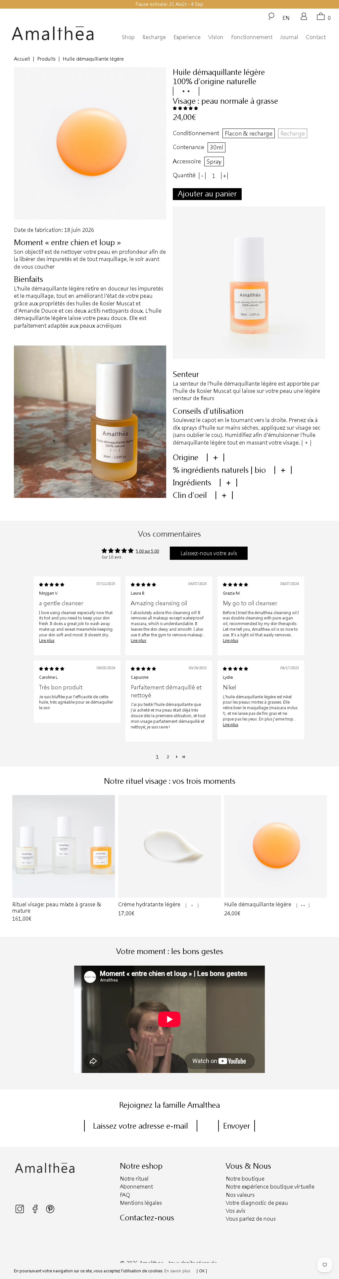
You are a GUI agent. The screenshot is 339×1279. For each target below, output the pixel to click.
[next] (321, 859)
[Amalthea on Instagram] (20, 1211)
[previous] (18, 859)
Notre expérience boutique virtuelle (270, 1186)
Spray (214, 161)
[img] (51, 584)
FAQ (125, 1194)
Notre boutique (245, 1178)
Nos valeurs (240, 1194)
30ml (216, 147)
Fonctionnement (251, 36)
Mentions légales (141, 1202)
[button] (185, 108)
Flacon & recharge (248, 133)
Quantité (184, 175)
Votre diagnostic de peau (257, 1202)
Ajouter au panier (207, 193)
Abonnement (136, 1186)
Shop (128, 36)
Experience (187, 36)
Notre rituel (134, 1178)
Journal (289, 36)
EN (286, 17)
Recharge (154, 36)
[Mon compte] (304, 18)
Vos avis (235, 1210)
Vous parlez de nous (251, 1218)
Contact (316, 36)
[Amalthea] (52, 33)
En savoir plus (177, 1270)
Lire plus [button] (46, 640)
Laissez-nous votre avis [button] (208, 553)
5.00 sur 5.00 (147, 551)
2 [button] (168, 757)
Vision (215, 36)
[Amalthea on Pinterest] (50, 1211)
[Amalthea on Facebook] (35, 1211)
